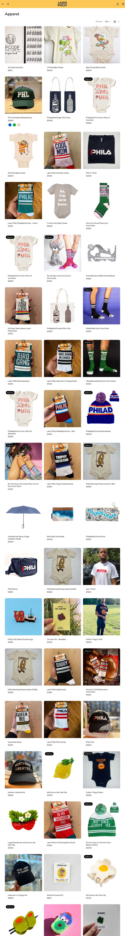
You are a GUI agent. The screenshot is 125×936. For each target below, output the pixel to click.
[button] (108, 21)
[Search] (8, 4)
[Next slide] (38, 45)
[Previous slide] (8, 45)
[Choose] (38, 59)
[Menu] (3, 4)
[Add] (77, 110)
